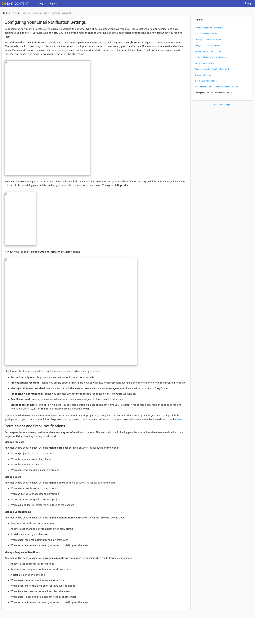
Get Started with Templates (206, 34)
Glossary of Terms (203, 75)
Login (42, 3)
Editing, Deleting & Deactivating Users (211, 57)
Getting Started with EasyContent (209, 28)
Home (8, 13)
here (179, 419)
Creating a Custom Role (205, 63)
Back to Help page (222, 105)
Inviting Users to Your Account (208, 51)
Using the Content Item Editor (207, 45)
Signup (53, 3)
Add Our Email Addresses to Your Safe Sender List (216, 87)
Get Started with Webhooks (207, 81)
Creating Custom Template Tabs (209, 39)
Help (248, 3)
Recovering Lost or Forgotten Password (212, 69)
